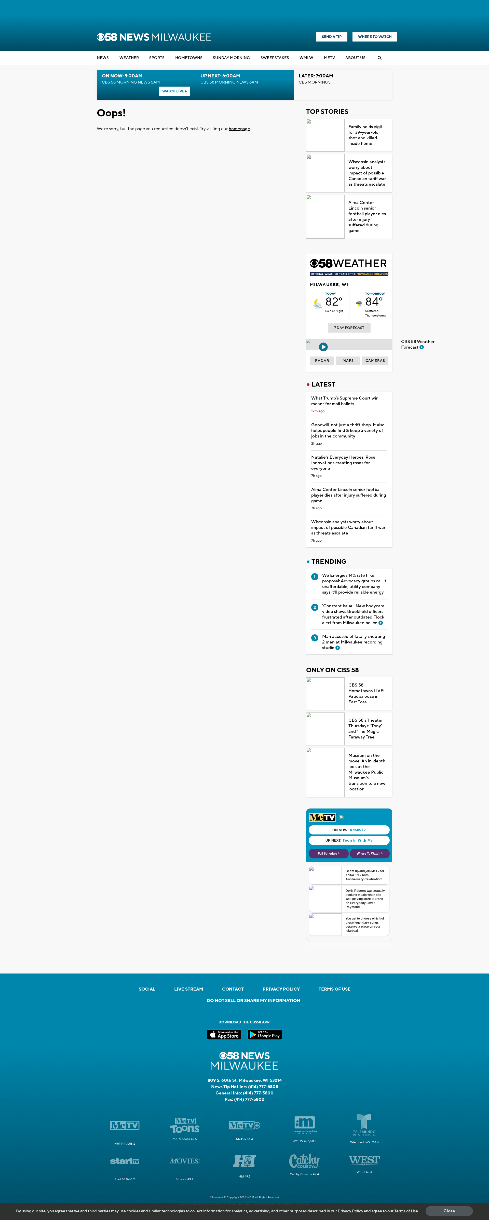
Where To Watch (375, 37)
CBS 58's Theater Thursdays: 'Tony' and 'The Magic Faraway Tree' (365, 729)
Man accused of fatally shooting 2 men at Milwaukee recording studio (353, 642)
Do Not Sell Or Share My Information (253, 1001)
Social (147, 989)
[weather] (318, 304)
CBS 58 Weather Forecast (417, 344)
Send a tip (332, 37)
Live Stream (188, 989)
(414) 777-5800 (258, 1093)
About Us (355, 58)
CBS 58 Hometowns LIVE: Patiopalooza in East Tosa (366, 693)
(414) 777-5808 (263, 1087)
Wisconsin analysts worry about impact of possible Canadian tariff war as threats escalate (367, 173)
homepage (239, 129)
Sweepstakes (275, 58)
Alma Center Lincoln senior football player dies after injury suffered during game (367, 217)
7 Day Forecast (349, 328)
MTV (329, 58)
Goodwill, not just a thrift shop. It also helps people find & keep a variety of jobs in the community (348, 430)
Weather (129, 58)
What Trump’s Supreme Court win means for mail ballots (344, 401)
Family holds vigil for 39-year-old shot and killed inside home (365, 135)
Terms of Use (334, 989)
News (103, 58)
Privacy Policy (281, 989)
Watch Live (173, 91)
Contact (233, 989)
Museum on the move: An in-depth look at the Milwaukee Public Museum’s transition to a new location (366, 772)
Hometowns (188, 58)
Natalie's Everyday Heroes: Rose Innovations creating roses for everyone (343, 463)
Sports (157, 58)
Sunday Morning (231, 58)
